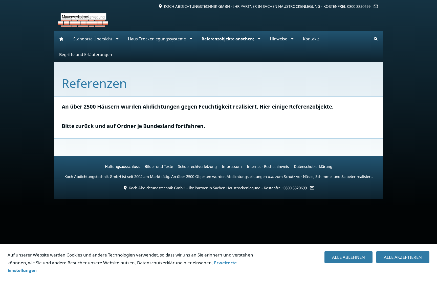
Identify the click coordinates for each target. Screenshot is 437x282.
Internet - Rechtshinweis (268, 166)
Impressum (232, 166)
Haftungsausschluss (122, 166)
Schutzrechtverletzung (197, 166)
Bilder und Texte (159, 166)
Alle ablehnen (348, 257)
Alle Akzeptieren (403, 257)
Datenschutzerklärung (313, 166)
